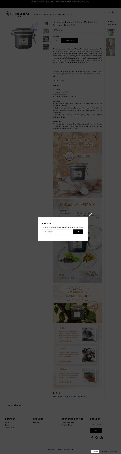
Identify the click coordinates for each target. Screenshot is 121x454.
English (95, 451)
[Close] (90, 214)
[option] (104, 451)
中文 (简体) (113, 451)
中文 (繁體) (104, 451)
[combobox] (95, 451)
